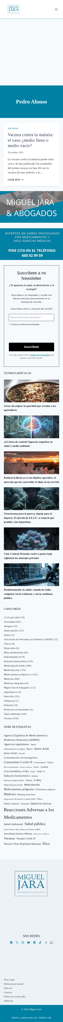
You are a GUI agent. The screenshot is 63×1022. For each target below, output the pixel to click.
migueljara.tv (10, 692)
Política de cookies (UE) (14, 996)
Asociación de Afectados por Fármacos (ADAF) (28, 639)
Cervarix (21, 753)
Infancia (35, 776)
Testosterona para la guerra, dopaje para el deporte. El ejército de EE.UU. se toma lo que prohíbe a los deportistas (29, 517)
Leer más (16, 180)
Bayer (30, 749)
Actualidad (9, 622)
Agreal (33, 744)
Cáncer (7, 643)
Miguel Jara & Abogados (16, 687)
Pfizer (39, 799)
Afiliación (8, 1001)
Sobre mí (8, 988)
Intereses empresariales (14, 780)
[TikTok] (40, 942)
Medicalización (11, 670)
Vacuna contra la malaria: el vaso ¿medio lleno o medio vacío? (31, 140)
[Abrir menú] (56, 9)
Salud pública (35, 824)
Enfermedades (11, 657)
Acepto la (25, 324)
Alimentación (11, 630)
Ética (46, 843)
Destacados (10, 648)
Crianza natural (40, 762)
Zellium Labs (45, 1017)
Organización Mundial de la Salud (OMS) (20, 799)
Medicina (8, 679)
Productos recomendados (17, 709)
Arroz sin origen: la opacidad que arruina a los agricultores (30, 408)
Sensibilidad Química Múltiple (18, 833)
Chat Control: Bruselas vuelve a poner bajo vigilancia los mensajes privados (28, 555)
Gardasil (44, 767)
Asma (7, 635)
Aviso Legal (9, 979)
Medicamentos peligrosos (17, 674)
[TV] (51, 942)
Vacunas (13, 128)
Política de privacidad (13, 984)
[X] (17, 942)
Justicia (29, 780)
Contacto (8, 992)
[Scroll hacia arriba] (57, 994)
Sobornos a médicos (41, 834)
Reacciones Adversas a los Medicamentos (29, 813)
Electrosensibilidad (11, 767)
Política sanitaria (11, 803)
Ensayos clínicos (26, 767)
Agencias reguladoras (16, 744)
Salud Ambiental (13, 824)
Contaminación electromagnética (20, 757)
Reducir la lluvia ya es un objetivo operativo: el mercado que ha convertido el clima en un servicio (31, 479)
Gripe (32, 771)
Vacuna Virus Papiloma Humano (22, 843)
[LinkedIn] (34, 942)
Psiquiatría (25, 804)
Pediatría (8, 705)
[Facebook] (11, 942)
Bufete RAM (41, 748)
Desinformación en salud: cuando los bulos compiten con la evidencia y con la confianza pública (28, 593)
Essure (36, 767)
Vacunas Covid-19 (26, 838)
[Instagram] (22, 942)
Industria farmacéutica (15, 661)
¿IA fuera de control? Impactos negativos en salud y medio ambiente (28, 443)
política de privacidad (29, 324)
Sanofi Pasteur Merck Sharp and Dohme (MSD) (22, 829)
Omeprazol (9, 700)
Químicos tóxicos (41, 803)
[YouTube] (28, 942)
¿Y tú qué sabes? (12, 617)
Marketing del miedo (14, 665)
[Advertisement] (31, 52)
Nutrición (9, 696)
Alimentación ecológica (14, 749)
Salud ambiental (12, 714)
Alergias (8, 626)
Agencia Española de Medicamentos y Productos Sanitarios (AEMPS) (26, 737)
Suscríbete (31, 347)
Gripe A (41, 771)
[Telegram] (45, 942)
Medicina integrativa (14, 683)
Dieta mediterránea (13, 652)
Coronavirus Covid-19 (18, 762)
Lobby (37, 780)
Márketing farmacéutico (26, 795)
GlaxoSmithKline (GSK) (16, 771)
